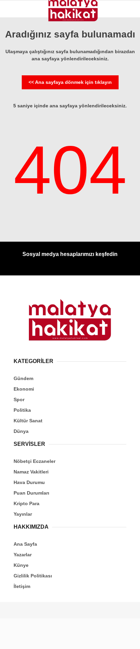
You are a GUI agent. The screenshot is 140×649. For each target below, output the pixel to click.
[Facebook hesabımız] (23, 638)
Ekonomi (20, 70)
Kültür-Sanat (26, 125)
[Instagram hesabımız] (67, 638)
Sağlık (18, 138)
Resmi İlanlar (27, 166)
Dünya (17, 97)
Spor (16, 111)
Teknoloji (22, 152)
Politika (20, 83)
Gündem (20, 56)
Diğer (17, 180)
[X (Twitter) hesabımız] (45, 638)
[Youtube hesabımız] (88, 638)
